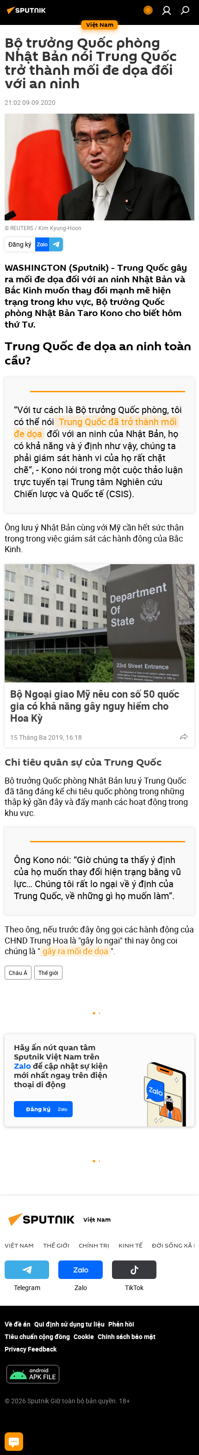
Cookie (84, 1336)
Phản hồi (121, 1324)
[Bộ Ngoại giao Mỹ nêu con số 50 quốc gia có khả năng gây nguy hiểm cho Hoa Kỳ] (99, 623)
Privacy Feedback (30, 1349)
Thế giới (48, 972)
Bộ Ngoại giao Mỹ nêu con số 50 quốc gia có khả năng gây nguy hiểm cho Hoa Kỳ (94, 706)
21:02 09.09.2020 (30, 102)
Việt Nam (19, 1245)
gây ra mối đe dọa (75, 950)
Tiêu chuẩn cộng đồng (37, 1336)
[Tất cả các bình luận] (14, 1441)
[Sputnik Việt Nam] (28, 13)
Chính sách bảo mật (126, 1336)
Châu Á (18, 972)
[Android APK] (32, 1375)
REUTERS (21, 227)
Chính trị (94, 1245)
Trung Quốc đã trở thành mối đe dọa (96, 427)
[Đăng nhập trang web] (166, 10)
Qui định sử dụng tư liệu (69, 1324)
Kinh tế (130, 1245)
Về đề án (18, 1324)
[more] (183, 736)
